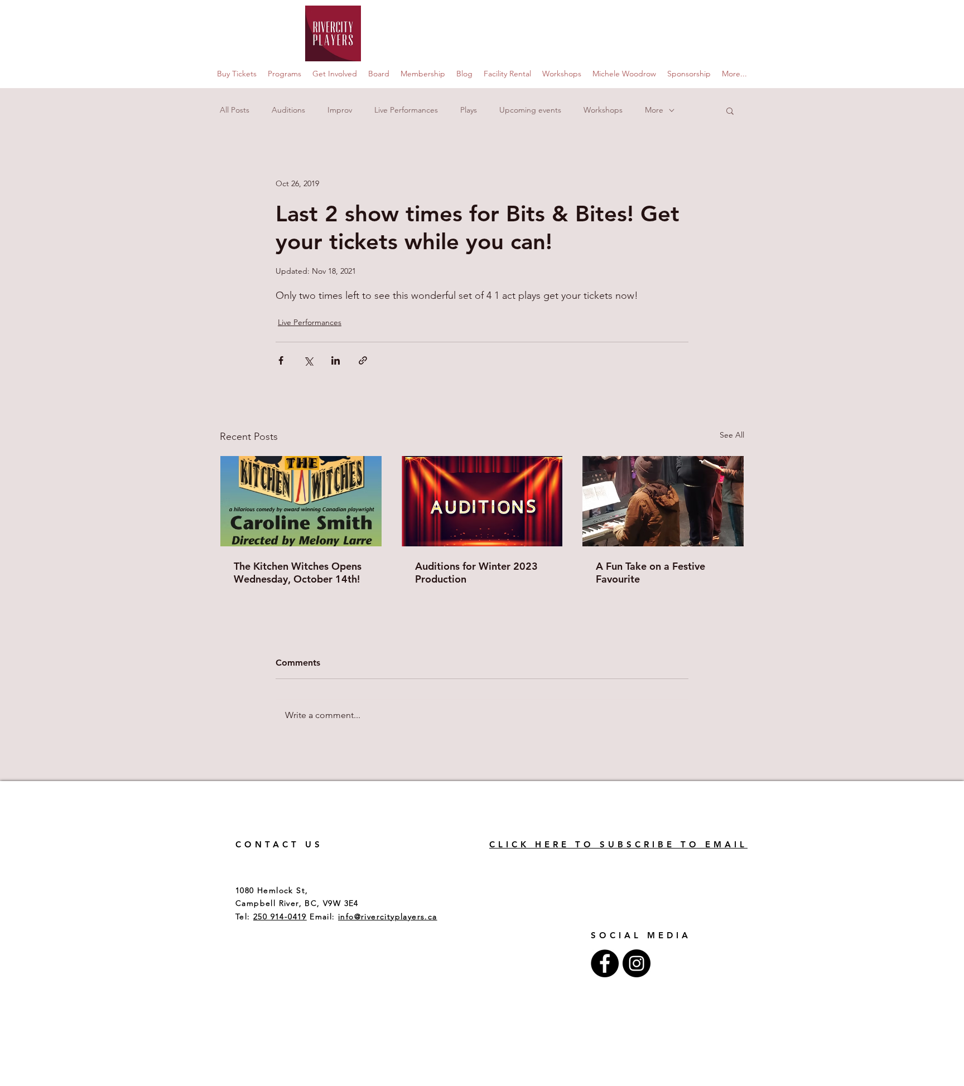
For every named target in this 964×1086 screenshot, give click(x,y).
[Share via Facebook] (281, 360)
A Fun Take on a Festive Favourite (650, 572)
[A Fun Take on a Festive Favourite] (663, 501)
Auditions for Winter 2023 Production (476, 572)
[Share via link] (363, 360)
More (654, 110)
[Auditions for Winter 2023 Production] (482, 501)
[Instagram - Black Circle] (636, 963)
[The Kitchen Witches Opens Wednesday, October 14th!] (301, 501)
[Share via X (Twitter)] (308, 360)
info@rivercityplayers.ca (387, 917)
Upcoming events (530, 110)
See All (732, 435)
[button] (730, 110)
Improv (339, 110)
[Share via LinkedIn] (335, 360)
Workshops (603, 110)
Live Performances (406, 110)
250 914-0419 (280, 917)
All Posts (234, 110)
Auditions (288, 110)
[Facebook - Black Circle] (605, 963)
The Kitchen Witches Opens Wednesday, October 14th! (298, 572)
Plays (468, 110)
